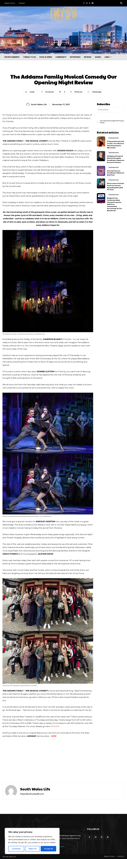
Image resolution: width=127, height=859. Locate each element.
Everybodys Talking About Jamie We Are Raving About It (31, 772)
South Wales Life (39, 104)
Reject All (32, 849)
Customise (16, 849)
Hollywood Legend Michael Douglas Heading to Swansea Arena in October (115, 159)
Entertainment (63, 69)
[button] (121, 3)
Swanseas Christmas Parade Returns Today (91, 772)
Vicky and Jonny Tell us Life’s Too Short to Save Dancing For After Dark (115, 144)
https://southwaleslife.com (32, 794)
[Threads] (107, 837)
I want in (110, 116)
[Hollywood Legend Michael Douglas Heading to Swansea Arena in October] (101, 156)
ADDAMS (55, 726)
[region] (32, 841)
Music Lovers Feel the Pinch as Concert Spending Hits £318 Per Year (115, 186)
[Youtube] (92, 3)
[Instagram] (86, 3)
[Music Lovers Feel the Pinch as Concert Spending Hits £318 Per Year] (101, 183)
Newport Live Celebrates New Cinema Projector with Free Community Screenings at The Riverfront (114, 204)
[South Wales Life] (28, 104)
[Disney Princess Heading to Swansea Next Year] (101, 171)
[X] (89, 3)
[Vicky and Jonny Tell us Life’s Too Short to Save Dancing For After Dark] (101, 141)
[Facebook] (84, 3)
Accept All (48, 849)
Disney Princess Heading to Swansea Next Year (115, 173)
